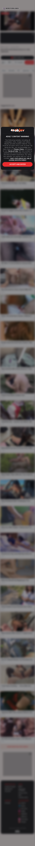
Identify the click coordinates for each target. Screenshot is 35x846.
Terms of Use (13, 151)
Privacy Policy (19, 149)
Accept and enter (17, 164)
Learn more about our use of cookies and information (20, 159)
